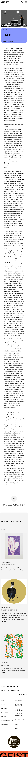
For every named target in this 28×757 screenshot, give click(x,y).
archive (17, 728)
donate (3, 717)
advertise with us (7, 721)
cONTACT (4, 709)
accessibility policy (19, 723)
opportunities (19, 719)
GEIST (2, 700)
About (3, 705)
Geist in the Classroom (18, 714)
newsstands (5, 725)
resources (18, 700)
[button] (25, 2)
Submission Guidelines (18, 705)
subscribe (4, 713)
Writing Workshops (19, 709)
